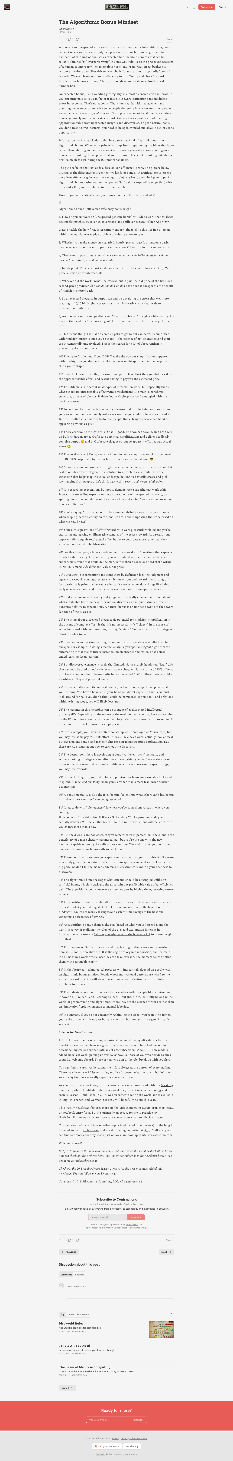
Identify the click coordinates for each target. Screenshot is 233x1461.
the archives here (92, 1156)
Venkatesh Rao (66, 29)
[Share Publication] (194, 7)
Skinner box (67, 86)
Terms (124, 1438)
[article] (116, 1330)
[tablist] (72, 1274)
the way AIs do (98, 81)
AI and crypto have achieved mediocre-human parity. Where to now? (96, 1371)
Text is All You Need (74, 1346)
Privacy (115, 1438)
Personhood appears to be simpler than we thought (87, 1349)
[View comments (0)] (69, 39)
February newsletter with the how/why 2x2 (122, 934)
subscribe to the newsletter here (144, 1156)
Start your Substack (108, 1446)
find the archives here (84, 1067)
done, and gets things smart (91, 782)
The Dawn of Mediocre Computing (84, 1367)
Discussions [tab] (83, 1314)
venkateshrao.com (160, 1135)
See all (65, 1388)
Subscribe (207, 7)
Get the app (132, 1446)
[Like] (62, 39)
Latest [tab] (71, 1314)
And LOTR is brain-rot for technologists (80, 1327)
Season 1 (75, 1095)
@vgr (147, 1130)
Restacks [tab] (79, 1274)
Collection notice (138, 1438)
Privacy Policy (140, 1227)
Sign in (223, 7)
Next (164, 1251)
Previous (71, 1251)
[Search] (187, 7)
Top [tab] (62, 1314)
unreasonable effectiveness (98, 391)
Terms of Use (132, 1224)
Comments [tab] (66, 1274)
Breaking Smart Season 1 (96, 1168)
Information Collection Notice (115, 1227)
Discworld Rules (71, 1323)
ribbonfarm (91, 1130)
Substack (101, 1454)
